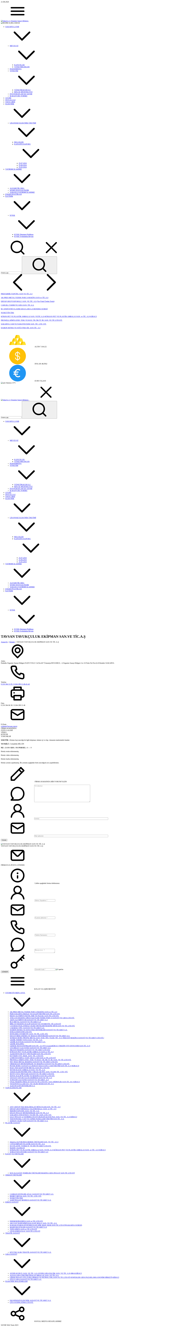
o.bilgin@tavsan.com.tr (9, 726)
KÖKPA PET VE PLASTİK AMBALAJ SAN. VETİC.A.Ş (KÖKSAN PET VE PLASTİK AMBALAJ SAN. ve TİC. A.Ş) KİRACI (49, 316)
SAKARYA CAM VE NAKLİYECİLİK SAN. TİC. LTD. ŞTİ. (23, 324)
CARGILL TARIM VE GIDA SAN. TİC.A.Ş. (17, 305)
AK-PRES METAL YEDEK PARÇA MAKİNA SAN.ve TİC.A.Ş (24, 298)
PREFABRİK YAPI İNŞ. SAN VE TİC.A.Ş (16, 294)
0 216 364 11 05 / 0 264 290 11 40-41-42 (15, 684)
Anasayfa (4, 642)
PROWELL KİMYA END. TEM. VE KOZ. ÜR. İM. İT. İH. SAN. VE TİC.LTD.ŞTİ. (31, 320)
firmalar (12, 642)
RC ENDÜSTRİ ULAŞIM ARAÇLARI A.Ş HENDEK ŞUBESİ (24, 309)
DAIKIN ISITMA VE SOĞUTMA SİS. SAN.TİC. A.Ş (20, 328)
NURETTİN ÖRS (7, 313)
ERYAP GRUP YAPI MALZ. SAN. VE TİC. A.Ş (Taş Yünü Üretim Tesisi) (27, 301)
